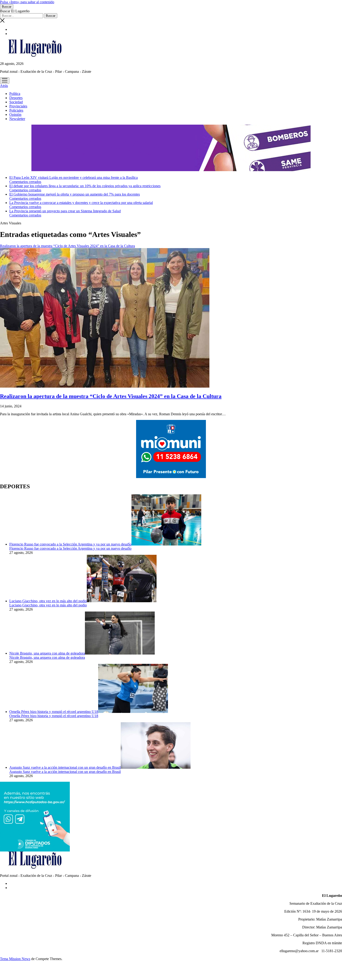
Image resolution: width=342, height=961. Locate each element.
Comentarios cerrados (25, 182)
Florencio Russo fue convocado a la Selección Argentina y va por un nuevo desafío (70, 544)
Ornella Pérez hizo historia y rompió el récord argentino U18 (53, 712)
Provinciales (18, 106)
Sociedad (16, 102)
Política (14, 94)
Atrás (4, 86)
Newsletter (17, 119)
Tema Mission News (15, 959)
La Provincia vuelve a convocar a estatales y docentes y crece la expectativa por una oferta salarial (81, 203)
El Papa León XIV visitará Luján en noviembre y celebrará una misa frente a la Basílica (73, 178)
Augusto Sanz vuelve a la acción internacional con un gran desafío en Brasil (65, 767)
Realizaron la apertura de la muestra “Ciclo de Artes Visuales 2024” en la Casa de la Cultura (110, 396)
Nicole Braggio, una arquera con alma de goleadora (47, 653)
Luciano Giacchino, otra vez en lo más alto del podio (48, 601)
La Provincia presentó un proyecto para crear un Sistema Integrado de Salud (65, 211)
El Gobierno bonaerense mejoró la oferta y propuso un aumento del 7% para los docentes (74, 194)
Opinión (15, 114)
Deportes (16, 98)
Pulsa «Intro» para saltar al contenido (27, 2)
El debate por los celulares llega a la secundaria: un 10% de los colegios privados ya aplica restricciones (85, 186)
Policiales (16, 110)
